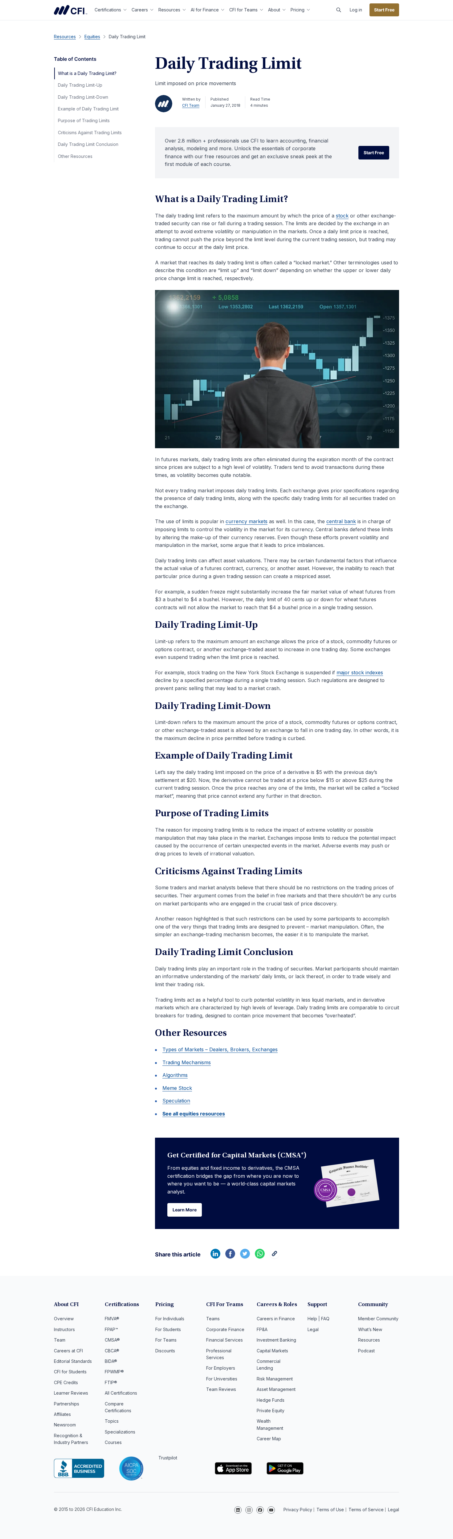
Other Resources (75, 156)
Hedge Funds (270, 1400)
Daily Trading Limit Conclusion (88, 144)
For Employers (220, 1368)
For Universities (221, 1378)
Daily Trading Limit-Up (80, 85)
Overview (64, 1318)
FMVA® (112, 1318)
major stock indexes (360, 672)
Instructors (64, 1329)
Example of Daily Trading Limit (88, 108)
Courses (113, 1442)
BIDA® (111, 1361)
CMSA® (112, 1339)
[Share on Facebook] (230, 1257)
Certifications (108, 9)
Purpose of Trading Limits (84, 120)
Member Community (378, 1318)
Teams (213, 1318)
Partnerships (66, 1403)
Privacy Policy (298, 1509)
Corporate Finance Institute (70, 10)
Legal (313, 1329)
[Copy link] (275, 1257)
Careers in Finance (276, 1318)
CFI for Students (70, 1371)
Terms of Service (366, 1509)
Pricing (297, 9)
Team (59, 1339)
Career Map (269, 1438)
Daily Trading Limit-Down (83, 97)
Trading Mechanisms (186, 1062)
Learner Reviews (71, 1393)
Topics (112, 1421)
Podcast (366, 1350)
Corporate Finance (225, 1329)
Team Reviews (221, 1389)
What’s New (370, 1329)
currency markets (246, 521)
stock (342, 216)
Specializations (120, 1431)
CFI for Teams (243, 9)
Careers (140, 9)
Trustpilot (167, 1457)
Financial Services (224, 1339)
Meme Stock (177, 1088)
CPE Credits (66, 1382)
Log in (356, 9)
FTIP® (111, 1382)
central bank (341, 521)
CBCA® (112, 1350)
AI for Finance (205, 9)
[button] (338, 10)
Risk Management (275, 1378)
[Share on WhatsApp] (260, 1257)
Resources (169, 9)
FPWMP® (114, 1371)
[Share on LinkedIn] (215, 1257)
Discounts (165, 1350)
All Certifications (121, 1393)
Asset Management (276, 1389)
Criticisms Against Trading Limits (90, 132)
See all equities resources (193, 1114)
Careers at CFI (68, 1350)
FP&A (262, 1329)
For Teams (166, 1339)
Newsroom (65, 1424)
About (274, 9)
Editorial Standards (73, 1361)
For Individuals (169, 1318)
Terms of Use (330, 1509)
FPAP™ (111, 1329)
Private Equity (270, 1410)
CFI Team (190, 105)
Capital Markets (272, 1350)
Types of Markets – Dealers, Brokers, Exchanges (220, 1049)
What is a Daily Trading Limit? (87, 73)
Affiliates (62, 1414)
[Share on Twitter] (245, 1257)
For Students (168, 1329)
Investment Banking (276, 1339)
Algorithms (175, 1075)
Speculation (176, 1101)
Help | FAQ (318, 1318)
